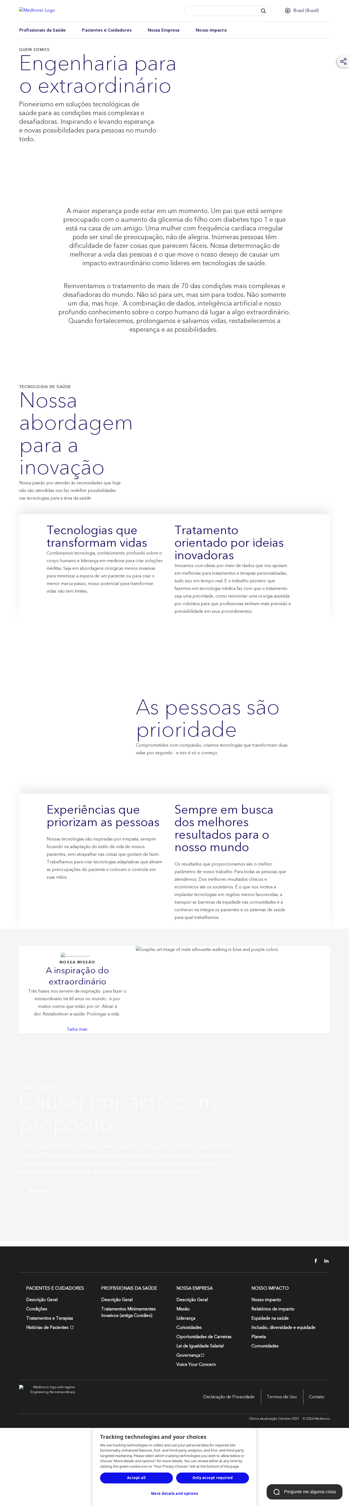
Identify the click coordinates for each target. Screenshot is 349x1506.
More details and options (174, 1493)
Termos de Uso (282, 1397)
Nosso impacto (211, 30)
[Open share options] (343, 61)
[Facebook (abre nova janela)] (313, 1261)
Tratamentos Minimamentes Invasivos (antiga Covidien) (128, 1312)
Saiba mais (77, 1029)
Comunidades (265, 1346)
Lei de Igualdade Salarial (200, 1346)
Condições (36, 1309)
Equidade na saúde (270, 1318)
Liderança (185, 1318)
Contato (316, 1397)
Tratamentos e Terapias (49, 1318)
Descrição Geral (42, 1300)
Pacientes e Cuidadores (106, 30)
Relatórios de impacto (272, 1309)
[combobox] (219, 11)
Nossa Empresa (163, 30)
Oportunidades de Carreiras (203, 1337)
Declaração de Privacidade (229, 1397)
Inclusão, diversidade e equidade (283, 1327)
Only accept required (212, 1477)
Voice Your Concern (196, 1364)
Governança (188, 1355)
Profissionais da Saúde (42, 30)
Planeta (258, 1337)
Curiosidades (189, 1327)
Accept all (136, 1477)
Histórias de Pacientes (48, 1327)
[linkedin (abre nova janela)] (324, 1261)
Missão (183, 1309)
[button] (263, 11)
